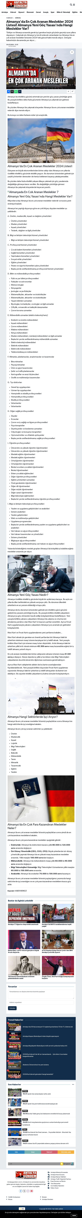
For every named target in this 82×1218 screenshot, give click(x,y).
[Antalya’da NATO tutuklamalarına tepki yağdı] (58, 913)
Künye (10, 1199)
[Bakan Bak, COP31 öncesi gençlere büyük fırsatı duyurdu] (24, 939)
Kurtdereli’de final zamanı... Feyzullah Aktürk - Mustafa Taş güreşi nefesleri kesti (46, 1133)
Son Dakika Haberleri (57, 1186)
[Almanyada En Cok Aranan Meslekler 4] (41, 798)
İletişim (44, 1197)
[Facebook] (20, 1191)
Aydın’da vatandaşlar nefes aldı (37, 1094)
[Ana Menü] (74, 5)
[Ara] (71, 5)
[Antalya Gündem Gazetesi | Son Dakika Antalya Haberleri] (16, 4)
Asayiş (45, 12)
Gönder (12, 1008)
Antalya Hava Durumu (57, 1174)
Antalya (5, 12)
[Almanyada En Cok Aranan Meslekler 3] (41, 695)
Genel (38, 12)
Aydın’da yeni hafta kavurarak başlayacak (40, 1104)
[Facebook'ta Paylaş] (8, 91)
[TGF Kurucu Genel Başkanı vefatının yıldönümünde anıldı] (24, 965)
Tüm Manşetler (55, 1183)
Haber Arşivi (54, 1188)
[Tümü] (73, 1084)
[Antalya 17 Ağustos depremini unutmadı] (24, 913)
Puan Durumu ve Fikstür (58, 1181)
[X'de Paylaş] (12, 91)
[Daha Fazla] (19, 91)
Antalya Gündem (47, 1199)
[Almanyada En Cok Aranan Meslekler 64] (41, 573)
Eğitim (74, 12)
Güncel (13, 12)
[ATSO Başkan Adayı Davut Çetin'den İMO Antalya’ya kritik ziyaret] (58, 939)
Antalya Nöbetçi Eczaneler (59, 1172)
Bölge (25, 1091)
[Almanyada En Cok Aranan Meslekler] (41, 141)
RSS (22, 1209)
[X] (24, 1191)
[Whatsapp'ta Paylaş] (16, 91)
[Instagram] (28, 1191)
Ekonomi (30, 12)
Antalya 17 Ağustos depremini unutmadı (23, 924)
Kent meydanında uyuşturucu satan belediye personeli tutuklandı (45, 1123)
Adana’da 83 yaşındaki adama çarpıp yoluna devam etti (46, 1143)
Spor (52, 12)
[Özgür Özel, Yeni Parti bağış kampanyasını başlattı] (58, 965)
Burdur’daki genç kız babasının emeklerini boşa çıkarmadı (46, 1114)
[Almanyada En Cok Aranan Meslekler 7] (33, 192)
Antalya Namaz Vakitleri (58, 1177)
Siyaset (21, 12)
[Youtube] (31, 1191)
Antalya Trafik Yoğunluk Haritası (61, 1179)
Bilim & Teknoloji (63, 12)
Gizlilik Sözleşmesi (14, 1197)
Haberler (9, 18)
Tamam (74, 1215)
